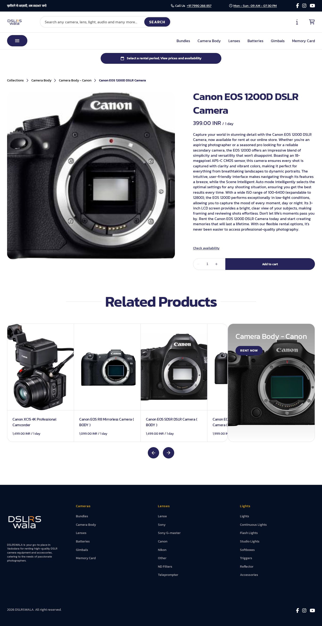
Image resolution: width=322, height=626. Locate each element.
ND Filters (165, 566)
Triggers (246, 558)
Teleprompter (168, 574)
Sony (161, 524)
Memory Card (303, 40)
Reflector (246, 566)
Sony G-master (169, 532)
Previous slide (153, 452)
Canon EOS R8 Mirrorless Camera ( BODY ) (106, 421)
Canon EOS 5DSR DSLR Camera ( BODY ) (171, 421)
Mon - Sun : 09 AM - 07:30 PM (255, 5)
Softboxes (247, 549)
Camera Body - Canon (75, 80)
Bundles (183, 40)
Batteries (255, 40)
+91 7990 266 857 (199, 5)
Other (162, 558)
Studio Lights (250, 541)
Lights (244, 516)
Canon (162, 541)
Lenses (234, 40)
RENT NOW (249, 350)
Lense (162, 516)
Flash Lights (249, 532)
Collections (15, 80)
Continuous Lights (253, 524)
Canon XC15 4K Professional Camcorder (34, 421)
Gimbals (278, 40)
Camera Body (209, 40)
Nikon (162, 549)
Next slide (168, 452)
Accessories (249, 574)
